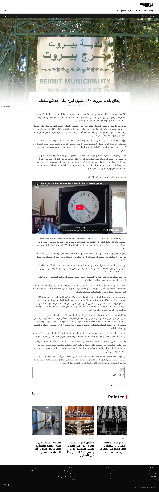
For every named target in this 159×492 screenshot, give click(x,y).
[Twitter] (13, 16)
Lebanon (152, 471)
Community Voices (69, 468)
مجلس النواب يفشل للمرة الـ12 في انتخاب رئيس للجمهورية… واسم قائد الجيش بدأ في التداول (80, 449)
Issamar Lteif (57, 438)
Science (113, 473)
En (117, 10)
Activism (73, 473)
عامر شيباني (123, 438)
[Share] (117, 385)
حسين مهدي (87, 105)
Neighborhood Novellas (67, 477)
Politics (153, 468)
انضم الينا (145, 16)
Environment (111, 477)
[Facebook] (16, 16)
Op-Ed (74, 479)
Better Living (111, 468)
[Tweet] (111, 385)
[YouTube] (5, 16)
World (153, 477)
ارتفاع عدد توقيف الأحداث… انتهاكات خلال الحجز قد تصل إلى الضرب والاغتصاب (112, 447)
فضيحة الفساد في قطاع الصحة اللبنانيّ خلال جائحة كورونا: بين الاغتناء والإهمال (48, 447)
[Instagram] (9, 16)
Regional (152, 473)
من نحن (152, 16)
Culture (113, 471)
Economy (152, 479)
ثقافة (144, 10)
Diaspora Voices (70, 471)
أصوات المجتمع (126, 10)
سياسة (151, 10)
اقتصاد (137, 10)
